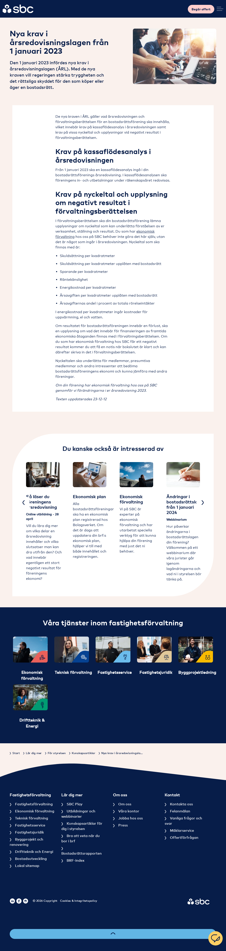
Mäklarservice (181, 830)
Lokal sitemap (26, 865)
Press (122, 825)
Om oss (124, 804)
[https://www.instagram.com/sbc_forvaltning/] (25, 901)
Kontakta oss (181, 804)
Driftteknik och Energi (33, 851)
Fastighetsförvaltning (33, 804)
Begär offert (201, 9)
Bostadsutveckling (30, 858)
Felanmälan (179, 811)
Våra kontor (128, 811)
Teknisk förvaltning (31, 818)
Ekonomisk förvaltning (34, 811)
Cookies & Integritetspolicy (78, 900)
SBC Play (74, 804)
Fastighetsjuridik (29, 832)
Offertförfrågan (183, 837)
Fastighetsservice (29, 825)
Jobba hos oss (130, 818)
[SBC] (18, 8)
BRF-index (75, 860)
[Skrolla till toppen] (113, 934)
